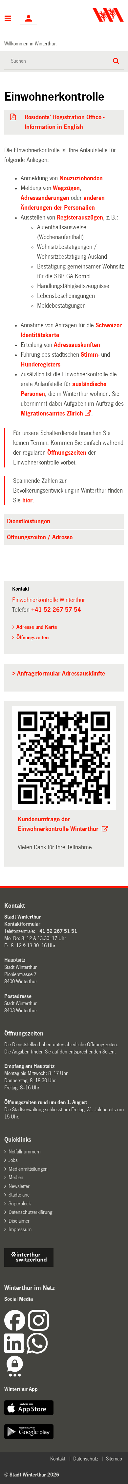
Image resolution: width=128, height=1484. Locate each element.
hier (27, 500)
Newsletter (19, 1186)
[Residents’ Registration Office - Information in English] (13, 117)
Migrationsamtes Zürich (52, 413)
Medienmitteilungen (28, 1169)
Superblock (20, 1203)
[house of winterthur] (28, 1265)
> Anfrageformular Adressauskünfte (58, 673)
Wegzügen (66, 188)
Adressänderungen (45, 198)
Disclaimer (19, 1221)
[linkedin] (15, 1352)
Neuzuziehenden (81, 178)
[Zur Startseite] (94, 15)
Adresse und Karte (36, 627)
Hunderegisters (40, 364)
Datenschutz (85, 1458)
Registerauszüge (80, 217)
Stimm (89, 354)
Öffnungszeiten (66, 452)
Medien (16, 1177)
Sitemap (114, 1458)
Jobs (13, 1160)
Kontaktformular (22, 924)
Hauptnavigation (8, 19)
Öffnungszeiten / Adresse (40, 537)
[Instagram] (38, 1329)
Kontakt (57, 1458)
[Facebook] (16, 1329)
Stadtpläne (19, 1195)
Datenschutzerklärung (30, 1212)
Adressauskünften (77, 345)
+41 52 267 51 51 (56, 931)
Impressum (20, 1229)
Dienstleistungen (28, 521)
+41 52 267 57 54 (56, 610)
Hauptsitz (14, 960)
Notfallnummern (25, 1151)
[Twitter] (49, 1329)
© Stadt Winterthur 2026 (31, 1474)
